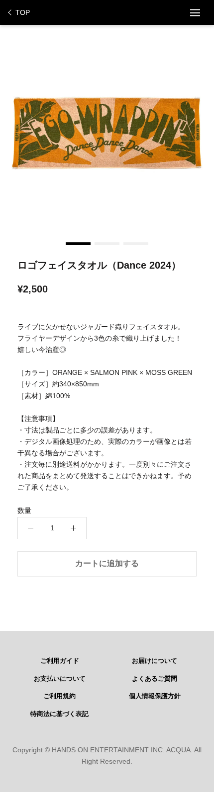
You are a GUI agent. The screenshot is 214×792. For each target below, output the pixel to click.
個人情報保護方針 (155, 696)
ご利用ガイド (59, 660)
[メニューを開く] (195, 12)
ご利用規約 (59, 696)
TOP (22, 12)
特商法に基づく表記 (59, 714)
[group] (107, 134)
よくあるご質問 (154, 678)
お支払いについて (60, 678)
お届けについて (154, 660)
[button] (78, 243)
